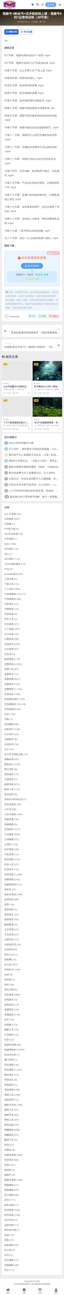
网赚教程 (9, 1129)
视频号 (7, 1174)
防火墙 (7, 1249)
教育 (6, 904)
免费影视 (9, 678)
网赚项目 (9, 1134)
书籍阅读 (9, 608)
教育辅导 (9, 919)
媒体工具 (9, 789)
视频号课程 (10, 1179)
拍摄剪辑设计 (11, 884)
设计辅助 (9, 1194)
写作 (6, 714)
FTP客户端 (9, 528)
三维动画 (9, 578)
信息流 (7, 654)
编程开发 (9, 1114)
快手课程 (9, 849)
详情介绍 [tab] (12, 31)
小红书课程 (10, 814)
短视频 (7, 1024)
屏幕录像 (9, 819)
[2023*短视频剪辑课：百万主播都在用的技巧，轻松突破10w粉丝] (47, 407)
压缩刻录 (9, 744)
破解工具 (9, 1029)
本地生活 (9, 969)
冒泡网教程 (10, 704)
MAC (6, 543)
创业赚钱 (9, 724)
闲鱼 (6, 1239)
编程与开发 (10, 1104)
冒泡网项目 (10, 709)
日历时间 (9, 949)
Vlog (6, 568)
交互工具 (9, 618)
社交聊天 (9, 1034)
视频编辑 (9, 1189)
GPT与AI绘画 (11, 533)
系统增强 (9, 1089)
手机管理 (9, 854)
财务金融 (9, 1204)
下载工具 (9, 583)
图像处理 (9, 759)
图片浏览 (9, 769)
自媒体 (7, 1149)
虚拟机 (7, 1169)
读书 (6, 1199)
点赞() (55, 316)
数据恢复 (9, 924)
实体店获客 (10, 804)
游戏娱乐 (9, 999)
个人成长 (9, 588)
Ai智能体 (9, 518)
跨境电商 (9, 1209)
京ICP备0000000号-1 (23, 1284)
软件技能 (9, 1214)
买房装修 (9, 613)
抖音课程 (9, 874)
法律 (6, 974)
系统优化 (9, 1079)
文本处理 (9, 934)
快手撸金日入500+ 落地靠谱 (46, 387)
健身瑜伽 (9, 658)
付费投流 (9, 638)
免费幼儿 (9, 674)
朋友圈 (7, 959)
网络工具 (9, 1119)
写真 (6, 719)
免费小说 (9, 668)
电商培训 (9, 1004)
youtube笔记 (11, 573)
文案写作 (9, 939)
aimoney (14, 316)
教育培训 (9, 909)
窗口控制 (9, 1059)
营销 (6, 1164)
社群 (6, 1039)
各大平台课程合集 (13, 754)
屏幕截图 (9, 824)
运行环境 (9, 1219)
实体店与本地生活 (13, 799)
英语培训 (9, 1159)
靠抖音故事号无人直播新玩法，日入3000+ (32, 472)
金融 (6, 1234)
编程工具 (9, 1109)
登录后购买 (33, 266)
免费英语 (9, 684)
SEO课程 (8, 558)
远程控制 (9, 1224)
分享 (33, 316)
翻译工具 (9, 1139)
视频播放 (9, 1184)
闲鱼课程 (9, 1244)
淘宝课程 (9, 994)
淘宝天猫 (9, 989)
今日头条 (9, 633)
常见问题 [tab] (28, 31)
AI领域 (7, 523)
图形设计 (9, 764)
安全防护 (9, 794)
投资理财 (9, 859)
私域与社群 (10, 1054)
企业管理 (9, 648)
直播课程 (9, 1014)
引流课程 (9, 834)
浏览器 (7, 979)
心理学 (7, 844)
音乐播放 (9, 1259)
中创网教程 (10, 593)
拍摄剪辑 (9, 879)
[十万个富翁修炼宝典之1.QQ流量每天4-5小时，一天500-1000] (16, 407)
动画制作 (9, 739)
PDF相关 (8, 548)
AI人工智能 (10, 513)
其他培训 (9, 694)
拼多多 (7, 889)
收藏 (44, 316)
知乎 (6, 1019)
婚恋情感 (9, 784)
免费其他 (9, 664)
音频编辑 (9, 1264)
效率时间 (9, 899)
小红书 (7, 809)
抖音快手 (9, 869)
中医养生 (9, 603)
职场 (6, 1144)
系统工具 (9, 1094)
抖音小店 (9, 864)
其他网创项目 (11, 699)
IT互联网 (8, 538)
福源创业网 (10, 1044)
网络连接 (9, 1124)
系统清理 (9, 1099)
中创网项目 (10, 598)
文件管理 (9, 929)
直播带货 (9, 1009)
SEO (6, 553)
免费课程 (9, 688)
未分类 (7, 964)
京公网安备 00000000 (41, 1284)
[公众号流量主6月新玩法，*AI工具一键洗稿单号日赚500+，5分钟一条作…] (16, 371)
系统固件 (9, 1084)
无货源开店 (10, 944)
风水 (6, 1269)
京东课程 (9, 623)
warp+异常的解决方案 (21, 443)
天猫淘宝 (9, 779)
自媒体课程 (10, 1154)
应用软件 (9, 829)
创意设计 (9, 729)
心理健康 (9, 839)
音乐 (6, 1254)
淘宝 (6, 984)
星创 (36, 21)
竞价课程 (9, 1064)
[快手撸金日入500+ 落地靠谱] (47, 371)
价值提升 (9, 643)
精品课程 (9, 1069)
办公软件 (9, 734)
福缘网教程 (10, 1049)
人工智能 (9, 628)
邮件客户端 (10, 1229)
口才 (6, 749)
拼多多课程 (10, 894)
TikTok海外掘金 (12, 563)
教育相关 (9, 914)
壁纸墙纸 (9, 774)
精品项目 (9, 1074)
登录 (52, 5)
